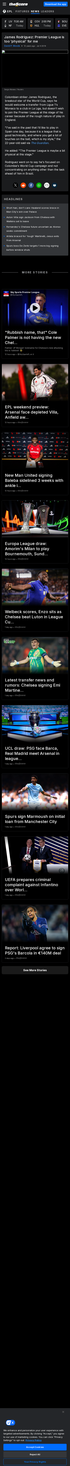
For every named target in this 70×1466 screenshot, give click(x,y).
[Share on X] (15, 185)
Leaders (47, 11)
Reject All (35, 1454)
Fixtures (22, 11)
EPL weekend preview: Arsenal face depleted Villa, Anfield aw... (31, 412)
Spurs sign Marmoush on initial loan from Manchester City (35, 819)
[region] (35, 1437)
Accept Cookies (35, 1447)
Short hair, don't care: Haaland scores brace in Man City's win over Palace (32, 209)
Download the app (55, 4)
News (35, 11)
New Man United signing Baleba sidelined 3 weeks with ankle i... (34, 480)
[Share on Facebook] (31, 185)
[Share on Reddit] (23, 185)
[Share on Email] (46, 185)
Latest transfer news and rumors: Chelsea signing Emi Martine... (32, 685)
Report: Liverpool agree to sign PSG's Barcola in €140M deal (35, 950)
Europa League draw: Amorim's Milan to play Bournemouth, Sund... (27, 548)
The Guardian (39, 143)
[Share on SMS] (54, 185)
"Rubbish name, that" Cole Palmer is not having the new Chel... (33, 337)
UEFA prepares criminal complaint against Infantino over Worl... (31, 884)
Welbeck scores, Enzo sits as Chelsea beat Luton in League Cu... (34, 616)
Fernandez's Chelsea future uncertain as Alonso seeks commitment (33, 228)
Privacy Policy (33, 1440)
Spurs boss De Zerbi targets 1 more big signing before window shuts (32, 247)
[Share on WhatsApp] (39, 185)
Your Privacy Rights (35, 1461)
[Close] (63, 1412)
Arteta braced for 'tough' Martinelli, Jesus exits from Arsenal (32, 238)
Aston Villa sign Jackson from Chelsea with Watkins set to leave (30, 219)
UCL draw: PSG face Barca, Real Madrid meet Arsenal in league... (32, 753)
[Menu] (4, 4)
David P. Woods (12, 46)
